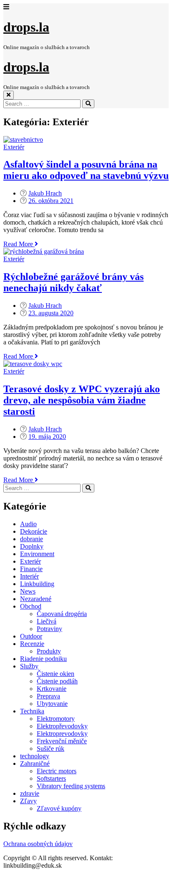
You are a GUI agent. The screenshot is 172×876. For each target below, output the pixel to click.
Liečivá (46, 621)
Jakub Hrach (45, 193)
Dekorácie (33, 531)
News (27, 591)
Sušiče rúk (50, 748)
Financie (31, 568)
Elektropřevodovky (62, 726)
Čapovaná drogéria (62, 613)
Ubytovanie (52, 703)
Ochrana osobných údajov (38, 843)
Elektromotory (56, 718)
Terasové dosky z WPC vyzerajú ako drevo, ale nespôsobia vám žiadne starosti (81, 400)
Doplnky (31, 546)
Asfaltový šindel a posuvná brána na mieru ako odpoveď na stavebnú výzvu (86, 170)
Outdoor (31, 636)
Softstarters (51, 778)
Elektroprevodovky (62, 733)
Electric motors (56, 771)
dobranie (31, 538)
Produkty (49, 651)
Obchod (30, 606)
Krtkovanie (51, 688)
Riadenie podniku (43, 658)
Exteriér (13, 147)
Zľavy (28, 800)
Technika (32, 711)
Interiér (29, 576)
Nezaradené (35, 598)
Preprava (48, 696)
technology (34, 756)
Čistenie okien (55, 673)
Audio (28, 523)
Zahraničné (35, 763)
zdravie (29, 793)
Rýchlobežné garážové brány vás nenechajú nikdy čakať (73, 282)
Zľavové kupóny (59, 808)
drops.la (26, 27)
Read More (20, 243)
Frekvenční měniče (62, 741)
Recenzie (32, 643)
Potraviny (49, 628)
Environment (37, 553)
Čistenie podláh (57, 681)
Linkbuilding (37, 583)
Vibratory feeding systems (71, 785)
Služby (29, 666)
